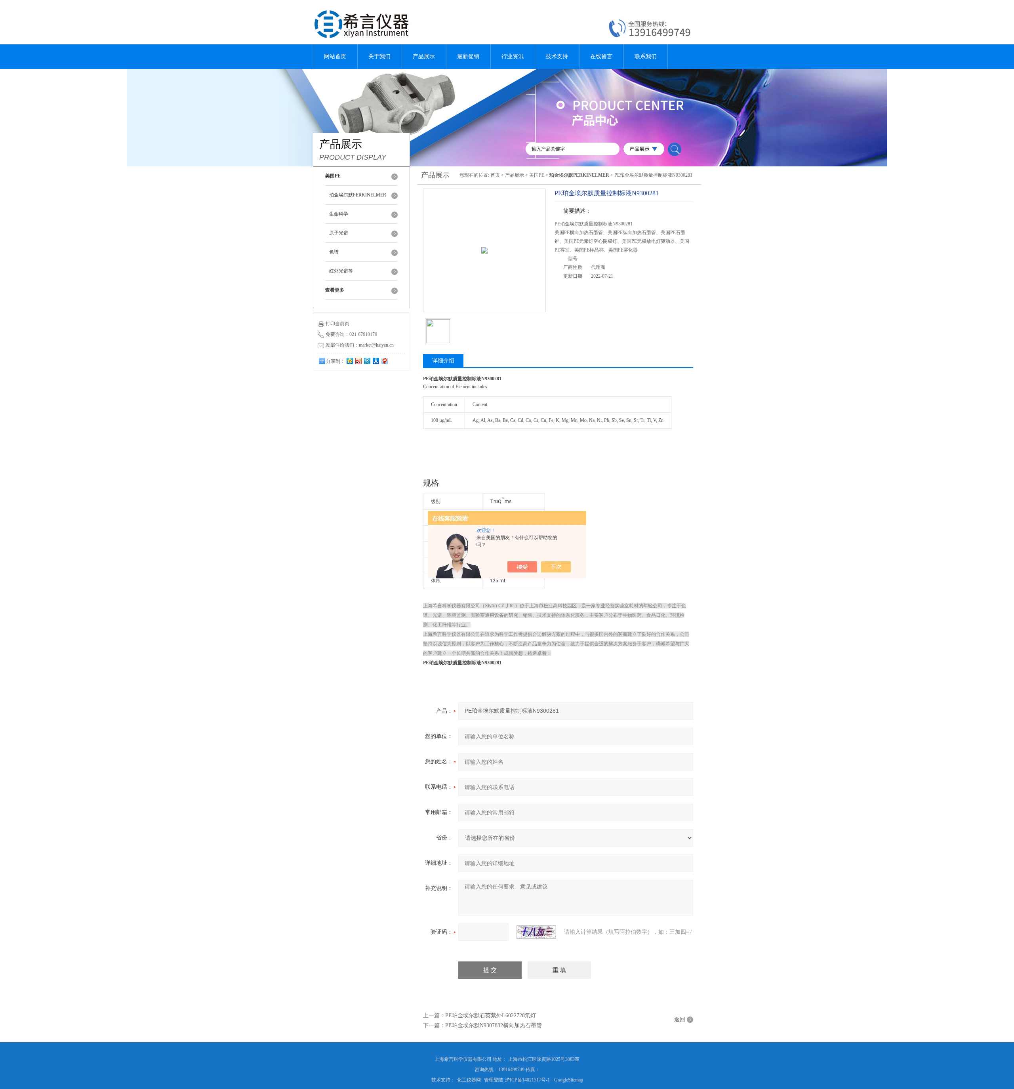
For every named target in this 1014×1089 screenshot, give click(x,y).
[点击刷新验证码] (536, 932)
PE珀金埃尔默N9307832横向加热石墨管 (493, 1025)
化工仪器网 (469, 1080)
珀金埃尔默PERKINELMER (357, 195)
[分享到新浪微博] (358, 361)
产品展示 (424, 56)
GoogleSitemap (568, 1080)
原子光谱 (338, 233)
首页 (495, 175)
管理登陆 (493, 1080)
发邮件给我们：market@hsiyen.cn (360, 345)
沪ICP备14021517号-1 (527, 1080)
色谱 (334, 252)
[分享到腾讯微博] (366, 361)
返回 (679, 1019)
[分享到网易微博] (384, 361)
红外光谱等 (341, 271)
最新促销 (468, 56)
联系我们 (646, 56)
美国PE (536, 175)
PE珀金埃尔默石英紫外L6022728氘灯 (490, 1015)
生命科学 (338, 214)
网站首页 (335, 56)
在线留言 (601, 56)
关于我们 (379, 56)
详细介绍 (443, 361)
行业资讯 (512, 56)
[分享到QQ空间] (349, 361)
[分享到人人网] (375, 361)
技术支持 (557, 56)
